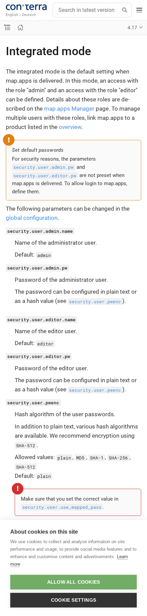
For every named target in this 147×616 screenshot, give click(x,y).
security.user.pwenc (95, 301)
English (12, 14)
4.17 (132, 27)
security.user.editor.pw (44, 175)
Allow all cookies (73, 582)
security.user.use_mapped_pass (62, 507)
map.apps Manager (69, 108)
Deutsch (29, 14)
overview (70, 127)
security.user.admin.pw (43, 167)
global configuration (31, 217)
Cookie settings (73, 600)
